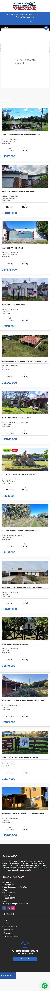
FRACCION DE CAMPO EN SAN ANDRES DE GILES (19, 531)
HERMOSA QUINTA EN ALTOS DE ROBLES (16, 418)
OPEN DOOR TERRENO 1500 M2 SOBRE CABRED (18, 191)
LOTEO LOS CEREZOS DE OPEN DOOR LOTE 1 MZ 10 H (20, 757)
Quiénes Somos (9, 930)
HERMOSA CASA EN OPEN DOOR (13, 305)
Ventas (6, 923)
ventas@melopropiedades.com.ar (15, 904)
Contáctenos (8, 933)
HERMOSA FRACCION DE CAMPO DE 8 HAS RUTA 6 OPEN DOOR (24, 361)
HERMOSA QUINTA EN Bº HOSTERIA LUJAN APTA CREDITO (23, 814)
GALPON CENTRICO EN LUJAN (12, 248)
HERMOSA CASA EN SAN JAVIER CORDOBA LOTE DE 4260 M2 (23, 701)
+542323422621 (16, 14)
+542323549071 (34, 14)
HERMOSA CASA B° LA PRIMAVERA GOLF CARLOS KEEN (22, 587)
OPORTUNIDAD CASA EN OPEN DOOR (15, 644)
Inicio (6, 920)
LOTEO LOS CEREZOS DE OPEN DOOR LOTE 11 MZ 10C (21, 135)
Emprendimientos (10, 926)
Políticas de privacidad (12, 936)
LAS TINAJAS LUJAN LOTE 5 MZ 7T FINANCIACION (20, 474)
